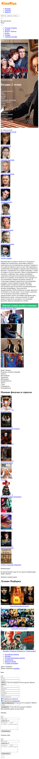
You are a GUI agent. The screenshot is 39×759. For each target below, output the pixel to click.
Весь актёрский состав (8, 132)
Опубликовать (6, 731)
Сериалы (8, 10)
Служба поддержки (11, 663)
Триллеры (12, 100)
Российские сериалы (12, 654)
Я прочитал (11, 701)
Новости (8, 12)
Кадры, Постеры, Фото (8, 308)
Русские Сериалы (11, 28)
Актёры (7, 29)
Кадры (7, 33)
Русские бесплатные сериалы (15, 658)
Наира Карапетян (7, 114)
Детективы (4, 100)
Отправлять (5, 707)
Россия (3, 96)
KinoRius (16, 668)
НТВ (2, 111)
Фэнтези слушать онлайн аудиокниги (19, 305)
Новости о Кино (10, 661)
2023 (2, 93)
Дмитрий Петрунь (7, 121)
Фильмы (8, 8)
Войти (3, 682)
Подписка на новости (10, 699)
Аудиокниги (9, 660)
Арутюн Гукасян (6, 118)
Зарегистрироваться (8, 703)
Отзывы (7, 35)
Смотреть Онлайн (11, 37)
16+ (2, 107)
